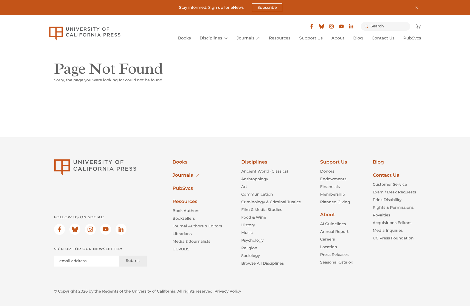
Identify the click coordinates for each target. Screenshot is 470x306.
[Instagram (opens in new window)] (331, 26)
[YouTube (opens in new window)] (341, 26)
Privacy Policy (228, 291)
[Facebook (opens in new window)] (311, 26)
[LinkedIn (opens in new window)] (351, 26)
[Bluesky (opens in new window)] (321, 26)
